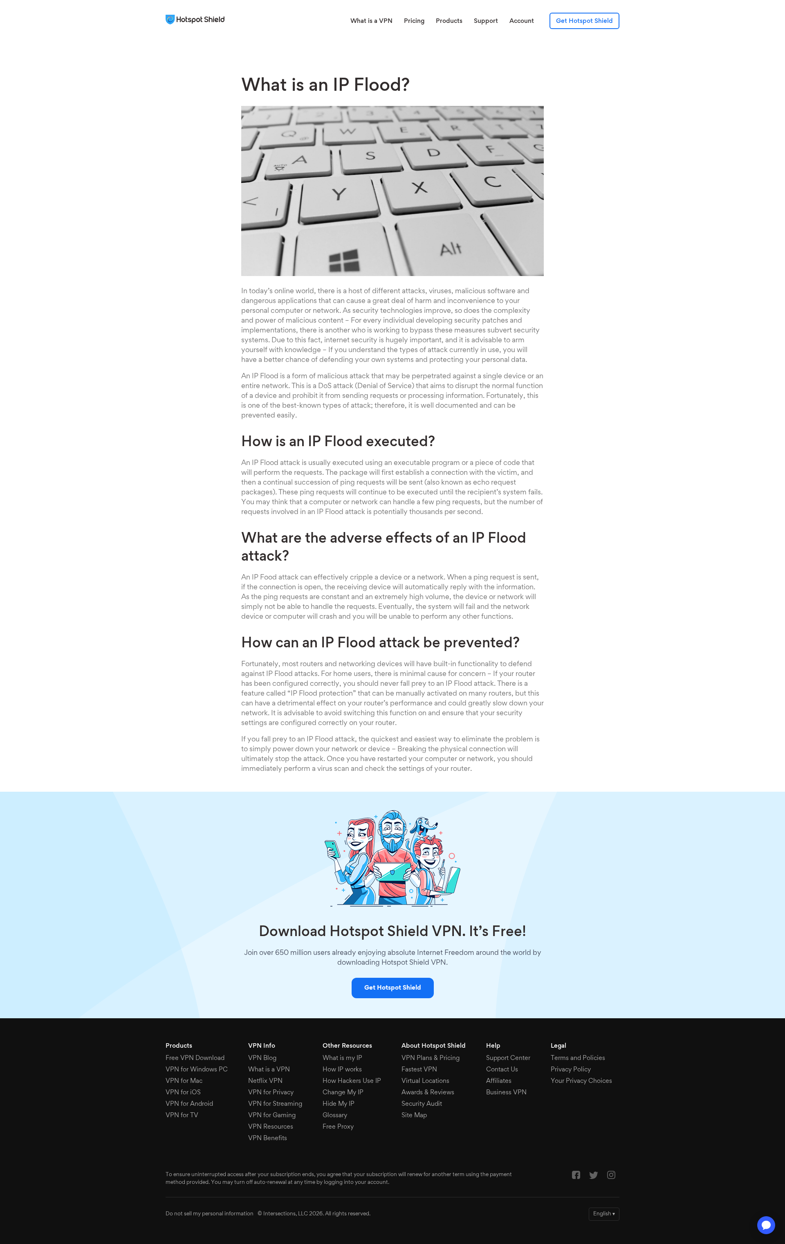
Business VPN (506, 1093)
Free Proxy (338, 1127)
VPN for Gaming (272, 1115)
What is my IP (342, 1058)
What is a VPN (371, 21)
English (604, 1214)
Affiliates (498, 1081)
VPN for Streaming (275, 1104)
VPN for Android (189, 1104)
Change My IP (343, 1093)
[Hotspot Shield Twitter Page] (594, 1177)
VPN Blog (262, 1058)
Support (486, 21)
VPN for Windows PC (197, 1070)
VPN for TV (182, 1115)
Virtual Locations (425, 1081)
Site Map (414, 1115)
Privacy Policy (571, 1070)
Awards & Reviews (427, 1093)
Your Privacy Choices (581, 1081)
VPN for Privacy (271, 1093)
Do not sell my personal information (209, 1214)
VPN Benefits (267, 1138)
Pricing (414, 21)
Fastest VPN (419, 1070)
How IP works (342, 1070)
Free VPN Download (195, 1058)
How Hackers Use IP (352, 1081)
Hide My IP (338, 1104)
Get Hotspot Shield (584, 21)
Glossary (335, 1115)
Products (449, 21)
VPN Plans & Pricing (430, 1058)
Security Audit (421, 1104)
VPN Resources (270, 1127)
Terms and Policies (578, 1058)
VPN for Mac (184, 1081)
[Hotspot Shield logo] (197, 20)
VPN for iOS (183, 1093)
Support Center (508, 1058)
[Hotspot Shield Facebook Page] (576, 1177)
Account (521, 21)
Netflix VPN (265, 1081)
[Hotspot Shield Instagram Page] (611, 1177)
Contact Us (502, 1070)
